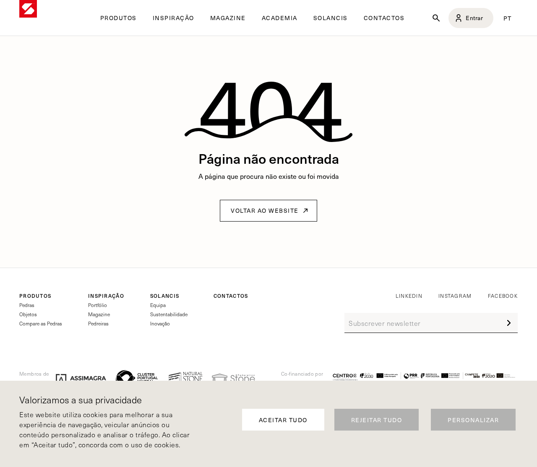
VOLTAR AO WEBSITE (265, 210)
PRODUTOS (35, 295)
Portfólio (97, 305)
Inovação (160, 323)
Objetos (28, 314)
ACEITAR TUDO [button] (283, 419)
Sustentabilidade (169, 314)
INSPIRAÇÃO (106, 295)
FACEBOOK (503, 295)
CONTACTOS (384, 18)
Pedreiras (98, 323)
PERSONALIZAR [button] (473, 419)
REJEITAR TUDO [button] (376, 419)
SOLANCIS (330, 18)
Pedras (26, 305)
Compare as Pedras (40, 323)
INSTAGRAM (455, 295)
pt (507, 18)
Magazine (99, 314)
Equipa (158, 305)
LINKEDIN (409, 295)
